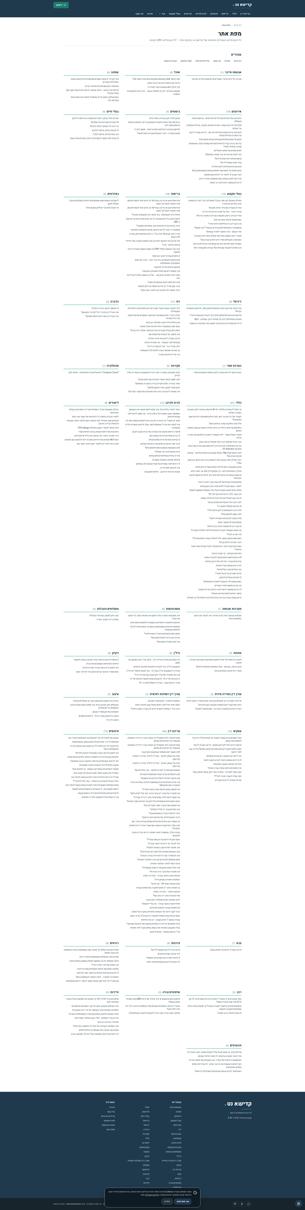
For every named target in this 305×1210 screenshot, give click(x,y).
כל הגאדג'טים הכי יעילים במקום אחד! (102, 207)
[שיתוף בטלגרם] (235, 1204)
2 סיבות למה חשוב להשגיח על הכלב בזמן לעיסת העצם (94, 138)
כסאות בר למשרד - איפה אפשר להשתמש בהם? (97, 977)
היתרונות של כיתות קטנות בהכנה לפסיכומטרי (98, 431)
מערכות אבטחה (231, 609)
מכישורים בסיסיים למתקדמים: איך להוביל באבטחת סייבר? (215, 315)
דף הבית (237, 25)
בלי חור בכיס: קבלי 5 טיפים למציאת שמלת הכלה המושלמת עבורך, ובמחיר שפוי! (215, 145)
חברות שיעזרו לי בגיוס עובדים (228, 780)
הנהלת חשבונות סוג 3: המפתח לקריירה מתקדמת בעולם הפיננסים (94, 411)
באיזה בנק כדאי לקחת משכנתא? (165, 637)
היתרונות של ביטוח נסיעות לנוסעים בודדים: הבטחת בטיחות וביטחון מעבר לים (154, 124)
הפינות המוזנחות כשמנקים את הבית (102, 663)
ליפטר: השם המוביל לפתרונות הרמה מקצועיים (220, 486)
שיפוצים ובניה (171, 992)
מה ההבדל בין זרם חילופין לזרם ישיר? (224, 223)
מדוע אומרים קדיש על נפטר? (228, 573)
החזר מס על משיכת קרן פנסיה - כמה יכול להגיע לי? (96, 781)
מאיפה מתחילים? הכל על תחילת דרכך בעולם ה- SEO (217, 319)
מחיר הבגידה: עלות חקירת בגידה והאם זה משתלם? (157, 383)
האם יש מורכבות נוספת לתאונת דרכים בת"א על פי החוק (155, 916)
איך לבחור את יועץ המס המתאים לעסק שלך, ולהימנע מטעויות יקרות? (213, 310)
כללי (234, 13)
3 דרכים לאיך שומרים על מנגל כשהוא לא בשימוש (158, 464)
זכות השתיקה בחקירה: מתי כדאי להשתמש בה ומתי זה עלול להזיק (153, 374)
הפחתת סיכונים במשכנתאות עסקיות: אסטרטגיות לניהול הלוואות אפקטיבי (155, 628)
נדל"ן (177, 653)
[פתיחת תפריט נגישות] (298, 1203)
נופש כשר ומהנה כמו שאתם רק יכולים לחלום (99, 1030)
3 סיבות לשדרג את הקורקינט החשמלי (163, 957)
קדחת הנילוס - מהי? (171, 245)
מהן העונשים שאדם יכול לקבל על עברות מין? (160, 851)
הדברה (114, 301)
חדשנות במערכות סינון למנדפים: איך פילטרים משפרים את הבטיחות (215, 476)
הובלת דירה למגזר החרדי (107, 619)
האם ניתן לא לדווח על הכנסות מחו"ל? (163, 839)
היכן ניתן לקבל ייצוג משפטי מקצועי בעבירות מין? (219, 705)
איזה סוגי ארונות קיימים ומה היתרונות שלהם (160, 443)
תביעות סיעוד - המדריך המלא (166, 891)
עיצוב (115, 694)
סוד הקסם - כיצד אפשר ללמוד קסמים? (223, 231)
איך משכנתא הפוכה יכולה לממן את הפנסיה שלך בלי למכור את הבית (154, 617)
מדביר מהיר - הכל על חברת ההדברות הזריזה (221, 211)
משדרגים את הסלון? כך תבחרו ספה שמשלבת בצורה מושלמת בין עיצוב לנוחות (91, 951)
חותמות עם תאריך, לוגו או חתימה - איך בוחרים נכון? (157, 770)
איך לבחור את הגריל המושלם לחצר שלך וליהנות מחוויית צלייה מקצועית (152, 426)
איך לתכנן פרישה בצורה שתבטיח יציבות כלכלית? (97, 753)
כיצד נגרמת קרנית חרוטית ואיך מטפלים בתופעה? (158, 226)
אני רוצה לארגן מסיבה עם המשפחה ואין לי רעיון (220, 178)
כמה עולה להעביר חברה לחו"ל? (227, 776)
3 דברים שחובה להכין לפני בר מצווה (225, 182)
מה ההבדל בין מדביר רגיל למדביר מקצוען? (100, 312)
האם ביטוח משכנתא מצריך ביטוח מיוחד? (162, 633)
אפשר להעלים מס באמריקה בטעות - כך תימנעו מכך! (95, 769)
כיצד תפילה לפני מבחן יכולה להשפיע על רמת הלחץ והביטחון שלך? (214, 461)
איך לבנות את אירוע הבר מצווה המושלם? (223, 154)
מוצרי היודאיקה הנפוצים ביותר (227, 671)
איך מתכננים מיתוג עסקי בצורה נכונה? (224, 768)
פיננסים (214, 13)
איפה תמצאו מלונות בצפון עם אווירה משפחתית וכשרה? (94, 1014)
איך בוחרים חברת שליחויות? (229, 569)
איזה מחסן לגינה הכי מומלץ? (167, 451)
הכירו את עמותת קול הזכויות (228, 565)
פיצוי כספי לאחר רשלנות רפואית (165, 863)
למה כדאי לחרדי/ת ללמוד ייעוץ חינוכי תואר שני (98, 443)
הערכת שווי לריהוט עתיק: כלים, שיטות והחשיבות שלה (217, 372)
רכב (239, 992)
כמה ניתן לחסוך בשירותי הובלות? (104, 615)
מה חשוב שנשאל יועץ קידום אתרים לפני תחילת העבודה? (216, 530)
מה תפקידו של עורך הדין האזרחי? (164, 871)
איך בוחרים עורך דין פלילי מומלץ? (165, 809)
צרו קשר (217, 61)
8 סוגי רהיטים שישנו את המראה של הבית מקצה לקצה (156, 431)
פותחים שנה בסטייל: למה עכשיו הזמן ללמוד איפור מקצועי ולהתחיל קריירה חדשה (93, 422)
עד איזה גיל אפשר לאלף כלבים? (104, 126)
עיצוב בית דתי (112, 720)
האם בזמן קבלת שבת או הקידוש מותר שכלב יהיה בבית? (155, 330)
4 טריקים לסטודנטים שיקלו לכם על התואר (222, 557)
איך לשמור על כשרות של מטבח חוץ (164, 334)
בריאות (225, 13)
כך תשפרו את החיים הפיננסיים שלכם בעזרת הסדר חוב (156, 821)
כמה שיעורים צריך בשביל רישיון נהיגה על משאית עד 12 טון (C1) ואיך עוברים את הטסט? (215, 1000)
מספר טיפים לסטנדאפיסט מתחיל (226, 593)
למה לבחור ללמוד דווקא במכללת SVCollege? (98, 427)
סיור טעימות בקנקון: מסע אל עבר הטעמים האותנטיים (95, 1006)
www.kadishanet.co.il (75, 1204)
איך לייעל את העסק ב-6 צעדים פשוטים (224, 756)
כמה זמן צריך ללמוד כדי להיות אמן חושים (222, 174)
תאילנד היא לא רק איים (108, 1022)
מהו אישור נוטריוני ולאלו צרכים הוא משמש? (160, 778)
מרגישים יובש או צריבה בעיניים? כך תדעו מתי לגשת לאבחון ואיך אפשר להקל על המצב (153, 202)
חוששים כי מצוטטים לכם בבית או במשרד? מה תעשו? (217, 227)
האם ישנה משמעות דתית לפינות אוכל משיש (160, 326)
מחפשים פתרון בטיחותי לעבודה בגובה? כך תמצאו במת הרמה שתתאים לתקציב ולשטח (214, 1007)
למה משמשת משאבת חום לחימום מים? (162, 447)
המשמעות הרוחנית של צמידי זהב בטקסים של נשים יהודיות (215, 1060)
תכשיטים (235, 1045)
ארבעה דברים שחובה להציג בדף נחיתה (224, 526)
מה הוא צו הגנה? (234, 534)
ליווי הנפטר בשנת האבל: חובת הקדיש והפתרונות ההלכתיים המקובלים (154, 310)
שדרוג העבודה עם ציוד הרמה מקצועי (225, 207)
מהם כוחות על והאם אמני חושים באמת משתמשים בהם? (216, 170)
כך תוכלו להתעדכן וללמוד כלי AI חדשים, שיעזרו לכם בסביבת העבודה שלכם (214, 411)
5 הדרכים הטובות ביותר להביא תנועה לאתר (222, 760)
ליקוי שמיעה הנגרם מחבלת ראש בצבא (163, 899)
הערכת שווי (234, 366)
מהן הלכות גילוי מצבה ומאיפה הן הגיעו (163, 322)
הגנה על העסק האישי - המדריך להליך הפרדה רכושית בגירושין (156, 757)
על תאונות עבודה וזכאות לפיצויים (165, 907)
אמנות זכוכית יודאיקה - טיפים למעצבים (162, 471)
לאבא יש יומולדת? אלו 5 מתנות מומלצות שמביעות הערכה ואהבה (215, 661)
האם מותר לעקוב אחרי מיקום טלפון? (163, 387)
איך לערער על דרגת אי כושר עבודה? (164, 843)
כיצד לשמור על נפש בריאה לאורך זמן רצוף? (160, 290)
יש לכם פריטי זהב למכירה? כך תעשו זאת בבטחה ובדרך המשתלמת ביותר (94, 747)
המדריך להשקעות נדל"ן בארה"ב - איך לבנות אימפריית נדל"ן (153, 671)
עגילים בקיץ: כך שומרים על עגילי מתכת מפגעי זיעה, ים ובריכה (214, 1052)
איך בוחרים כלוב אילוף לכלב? (106, 134)
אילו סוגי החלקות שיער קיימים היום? (225, 423)
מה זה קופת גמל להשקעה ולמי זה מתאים (100, 797)
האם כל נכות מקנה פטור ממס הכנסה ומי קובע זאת (96, 773)
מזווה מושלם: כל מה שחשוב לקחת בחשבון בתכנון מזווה (94, 961)
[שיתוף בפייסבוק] (242, 1204)
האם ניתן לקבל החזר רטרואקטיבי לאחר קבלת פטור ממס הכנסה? (216, 548)
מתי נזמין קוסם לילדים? (230, 162)
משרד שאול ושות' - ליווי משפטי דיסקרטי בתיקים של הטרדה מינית (214, 436)
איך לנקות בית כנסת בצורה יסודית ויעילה (100, 667)
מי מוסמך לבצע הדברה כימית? (105, 308)
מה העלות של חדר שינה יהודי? (105, 965)
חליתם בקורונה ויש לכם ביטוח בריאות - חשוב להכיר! (157, 129)
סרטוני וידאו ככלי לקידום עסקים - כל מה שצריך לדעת (217, 745)
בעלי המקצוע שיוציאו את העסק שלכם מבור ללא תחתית (155, 927)
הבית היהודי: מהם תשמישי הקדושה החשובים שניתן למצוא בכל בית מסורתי (154, 317)
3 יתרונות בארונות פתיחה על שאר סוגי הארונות (98, 973)
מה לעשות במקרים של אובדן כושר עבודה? (161, 789)
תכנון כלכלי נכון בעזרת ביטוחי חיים (164, 118)
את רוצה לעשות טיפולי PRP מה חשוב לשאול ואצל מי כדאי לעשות (154, 250)
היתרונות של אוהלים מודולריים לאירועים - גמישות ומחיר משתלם (216, 120)
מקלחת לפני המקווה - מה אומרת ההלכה (162, 342)
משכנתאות (173, 609)
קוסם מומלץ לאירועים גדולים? (228, 158)
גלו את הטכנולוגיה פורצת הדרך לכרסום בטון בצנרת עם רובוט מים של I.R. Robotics (214, 447)
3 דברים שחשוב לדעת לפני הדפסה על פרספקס (220, 589)
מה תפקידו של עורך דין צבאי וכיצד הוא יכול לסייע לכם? (155, 793)
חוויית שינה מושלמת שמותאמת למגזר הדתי (99, 956)
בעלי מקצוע (174, 13)
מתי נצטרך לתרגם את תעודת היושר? (225, 518)
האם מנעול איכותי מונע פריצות (227, 219)
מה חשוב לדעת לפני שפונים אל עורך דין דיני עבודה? (156, 797)
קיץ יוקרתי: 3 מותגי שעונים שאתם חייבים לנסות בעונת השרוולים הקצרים (95, 80)
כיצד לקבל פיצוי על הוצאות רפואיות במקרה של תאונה (155, 911)
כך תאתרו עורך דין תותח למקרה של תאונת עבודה (158, 887)
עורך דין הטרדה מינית (228, 694)
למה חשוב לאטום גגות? (231, 514)
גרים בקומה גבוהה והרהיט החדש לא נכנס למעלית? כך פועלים (214, 597)
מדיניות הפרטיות (152, 1194)
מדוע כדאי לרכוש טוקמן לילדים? (165, 950)
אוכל (177, 72)
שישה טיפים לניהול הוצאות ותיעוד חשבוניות (99, 765)
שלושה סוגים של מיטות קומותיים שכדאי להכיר (98, 969)
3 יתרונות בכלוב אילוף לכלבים (105, 130)
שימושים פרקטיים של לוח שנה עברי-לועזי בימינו (219, 482)
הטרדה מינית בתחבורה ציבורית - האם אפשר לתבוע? (218, 708)
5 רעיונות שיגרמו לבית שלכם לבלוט (164, 439)
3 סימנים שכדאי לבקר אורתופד (166, 256)
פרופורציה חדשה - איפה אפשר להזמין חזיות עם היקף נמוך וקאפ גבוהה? (92, 91)
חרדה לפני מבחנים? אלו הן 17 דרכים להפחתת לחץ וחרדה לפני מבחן (154, 235)
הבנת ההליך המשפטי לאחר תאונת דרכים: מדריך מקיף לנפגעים (156, 834)
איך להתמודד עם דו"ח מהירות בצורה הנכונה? (160, 855)
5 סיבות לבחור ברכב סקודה (229, 1013)
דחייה (167, 1201)
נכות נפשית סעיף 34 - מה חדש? (165, 883)
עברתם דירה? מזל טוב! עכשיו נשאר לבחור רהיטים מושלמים (92, 981)
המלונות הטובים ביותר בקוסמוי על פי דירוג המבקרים (95, 1010)
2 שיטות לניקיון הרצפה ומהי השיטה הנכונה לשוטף (96, 659)
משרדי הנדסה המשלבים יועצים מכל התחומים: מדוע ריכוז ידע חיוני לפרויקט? (152, 1007)
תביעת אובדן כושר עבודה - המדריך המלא (161, 875)
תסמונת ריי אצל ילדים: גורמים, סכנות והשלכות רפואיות (155, 229)
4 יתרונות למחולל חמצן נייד (229, 506)
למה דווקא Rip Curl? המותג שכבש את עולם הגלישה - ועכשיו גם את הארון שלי (214, 454)
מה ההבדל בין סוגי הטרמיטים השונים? (102, 316)
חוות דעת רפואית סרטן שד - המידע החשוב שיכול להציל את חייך (153, 276)
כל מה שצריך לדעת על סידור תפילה (164, 338)
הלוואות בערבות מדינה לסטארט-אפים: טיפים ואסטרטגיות (93, 757)
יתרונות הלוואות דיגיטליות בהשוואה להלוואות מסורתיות (155, 622)
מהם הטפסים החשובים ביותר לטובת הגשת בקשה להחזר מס (92, 785)
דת (178, 301)
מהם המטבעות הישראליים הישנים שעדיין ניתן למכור (218, 467)
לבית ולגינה (201, 13)
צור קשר (139, 13)
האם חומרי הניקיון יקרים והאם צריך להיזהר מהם (97, 671)
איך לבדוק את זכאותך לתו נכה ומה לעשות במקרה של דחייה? (153, 241)
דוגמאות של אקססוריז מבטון (106, 712)
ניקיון (115, 653)
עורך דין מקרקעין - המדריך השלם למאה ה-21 (159, 682)
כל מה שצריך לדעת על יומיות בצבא (225, 950)
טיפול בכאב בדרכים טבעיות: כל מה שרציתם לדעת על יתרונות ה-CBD (153, 220)
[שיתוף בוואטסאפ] (249, 1204)
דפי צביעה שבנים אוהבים (169, 953)
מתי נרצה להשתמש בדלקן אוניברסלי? (224, 510)
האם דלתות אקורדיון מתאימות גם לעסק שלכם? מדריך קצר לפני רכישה (215, 750)
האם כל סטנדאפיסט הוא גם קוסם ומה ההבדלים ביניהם (217, 243)
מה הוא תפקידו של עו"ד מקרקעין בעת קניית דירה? (157, 674)
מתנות (237, 653)
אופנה (115, 72)
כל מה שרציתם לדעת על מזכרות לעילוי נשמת (221, 498)
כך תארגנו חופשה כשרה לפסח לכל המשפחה (160, 350)
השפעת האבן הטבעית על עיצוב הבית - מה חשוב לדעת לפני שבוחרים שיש (154, 415)
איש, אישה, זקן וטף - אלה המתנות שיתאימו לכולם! (218, 666)
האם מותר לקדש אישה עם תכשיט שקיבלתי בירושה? (217, 1071)
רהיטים (114, 943)
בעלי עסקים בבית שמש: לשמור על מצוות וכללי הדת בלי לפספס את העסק (216, 739)
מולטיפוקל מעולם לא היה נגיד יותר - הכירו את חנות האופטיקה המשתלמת (157, 261)
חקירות (175, 366)
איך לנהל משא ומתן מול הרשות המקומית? (161, 867)
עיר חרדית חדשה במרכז (169, 354)
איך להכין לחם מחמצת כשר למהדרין (164, 87)
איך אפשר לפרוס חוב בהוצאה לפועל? (163, 847)
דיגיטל (237, 301)
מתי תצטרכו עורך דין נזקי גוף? (166, 895)
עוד (163, 13)
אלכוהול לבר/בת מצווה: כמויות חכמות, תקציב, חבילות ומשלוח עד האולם (214, 127)
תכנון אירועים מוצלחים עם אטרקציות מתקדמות (220, 139)
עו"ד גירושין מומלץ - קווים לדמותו (165, 932)
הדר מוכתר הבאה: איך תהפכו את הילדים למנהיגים (96, 435)
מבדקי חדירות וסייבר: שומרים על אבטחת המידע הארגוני (216, 79)
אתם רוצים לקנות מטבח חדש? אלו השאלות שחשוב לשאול (215, 490)
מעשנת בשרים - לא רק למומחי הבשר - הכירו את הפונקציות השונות (153, 92)
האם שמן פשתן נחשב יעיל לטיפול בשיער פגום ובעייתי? (216, 538)
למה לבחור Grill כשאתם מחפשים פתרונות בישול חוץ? (156, 79)
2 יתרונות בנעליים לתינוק (230, 577)
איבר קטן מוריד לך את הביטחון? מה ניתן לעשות (159, 286)
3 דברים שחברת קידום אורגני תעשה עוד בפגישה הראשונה (215, 323)
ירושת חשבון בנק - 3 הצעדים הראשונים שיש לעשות (95, 789)
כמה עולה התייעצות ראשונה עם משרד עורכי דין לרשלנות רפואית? (154, 827)
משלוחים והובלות (108, 609)
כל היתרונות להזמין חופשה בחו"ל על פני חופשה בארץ (95, 1034)
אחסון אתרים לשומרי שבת (229, 522)
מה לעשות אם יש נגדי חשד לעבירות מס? (162, 805)
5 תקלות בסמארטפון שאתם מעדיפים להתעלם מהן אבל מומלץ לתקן (94, 202)
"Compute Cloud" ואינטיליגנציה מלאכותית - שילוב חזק (93, 372)
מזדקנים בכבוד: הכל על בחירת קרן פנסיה (223, 561)
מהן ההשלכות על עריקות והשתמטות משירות (160, 774)
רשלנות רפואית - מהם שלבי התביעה (164, 701)
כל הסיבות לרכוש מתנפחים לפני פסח (163, 962)
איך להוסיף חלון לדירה (170, 467)
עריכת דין (245, 13)
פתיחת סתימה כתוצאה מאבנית (166, 460)
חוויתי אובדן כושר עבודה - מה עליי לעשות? (161, 903)
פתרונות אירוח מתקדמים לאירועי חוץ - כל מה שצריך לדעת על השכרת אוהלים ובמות (215, 134)
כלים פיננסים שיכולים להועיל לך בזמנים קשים (98, 793)
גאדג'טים (113, 194)
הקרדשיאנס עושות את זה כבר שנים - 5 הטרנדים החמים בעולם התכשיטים (216, 1065)
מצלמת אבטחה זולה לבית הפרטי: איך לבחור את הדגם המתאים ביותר (217, 617)
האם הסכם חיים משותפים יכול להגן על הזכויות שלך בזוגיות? (153, 801)
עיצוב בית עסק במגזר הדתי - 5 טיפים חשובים (99, 716)
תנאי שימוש (186, 61)
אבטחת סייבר (233, 72)
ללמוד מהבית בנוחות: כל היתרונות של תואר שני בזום (95, 416)
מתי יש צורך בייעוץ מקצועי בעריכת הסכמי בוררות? (218, 215)
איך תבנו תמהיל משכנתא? (168, 641)
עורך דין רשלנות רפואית (165, 694)
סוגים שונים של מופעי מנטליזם (227, 150)
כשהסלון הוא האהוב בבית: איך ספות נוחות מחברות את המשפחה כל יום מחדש (94, 706)
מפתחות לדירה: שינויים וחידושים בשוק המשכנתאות (95, 742)
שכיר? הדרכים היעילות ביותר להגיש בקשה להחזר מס (95, 777)
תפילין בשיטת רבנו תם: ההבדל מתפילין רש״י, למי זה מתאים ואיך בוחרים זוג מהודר (215, 202)
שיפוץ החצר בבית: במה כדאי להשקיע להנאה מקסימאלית (154, 1013)
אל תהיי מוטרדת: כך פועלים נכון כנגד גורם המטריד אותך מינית (213, 701)
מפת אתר (110, 1129)
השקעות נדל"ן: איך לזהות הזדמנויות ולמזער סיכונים (157, 666)
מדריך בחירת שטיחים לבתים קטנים (164, 455)
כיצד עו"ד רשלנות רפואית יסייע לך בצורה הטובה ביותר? (155, 708)
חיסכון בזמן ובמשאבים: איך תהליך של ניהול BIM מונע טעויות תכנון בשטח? (153, 1000)
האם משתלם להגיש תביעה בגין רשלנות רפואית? (158, 859)
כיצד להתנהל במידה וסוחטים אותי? (164, 813)
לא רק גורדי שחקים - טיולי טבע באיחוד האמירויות (97, 1018)
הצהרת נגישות (170, 61)
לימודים (114, 403)
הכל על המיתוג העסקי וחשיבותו (227, 764)
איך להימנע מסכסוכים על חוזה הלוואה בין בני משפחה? (94, 761)
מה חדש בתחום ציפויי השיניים (228, 585)
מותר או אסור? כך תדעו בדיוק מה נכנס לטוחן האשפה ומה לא (153, 420)
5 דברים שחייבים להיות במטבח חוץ (164, 435)
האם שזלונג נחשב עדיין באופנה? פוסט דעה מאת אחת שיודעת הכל (95, 98)
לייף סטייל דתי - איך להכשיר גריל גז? (163, 346)
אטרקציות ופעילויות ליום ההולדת (226, 166)
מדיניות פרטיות (202, 61)
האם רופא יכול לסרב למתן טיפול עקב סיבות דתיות (157, 705)
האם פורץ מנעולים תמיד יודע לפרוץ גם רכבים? (220, 239)
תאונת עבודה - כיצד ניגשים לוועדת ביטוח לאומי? (158, 133)
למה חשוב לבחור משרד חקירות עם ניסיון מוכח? (159, 379)
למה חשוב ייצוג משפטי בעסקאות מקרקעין (161, 752)
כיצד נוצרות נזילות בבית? (230, 542)
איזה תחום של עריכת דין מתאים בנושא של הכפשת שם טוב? (153, 923)
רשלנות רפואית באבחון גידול (167, 879)
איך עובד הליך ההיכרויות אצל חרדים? (224, 494)
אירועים (188, 13)
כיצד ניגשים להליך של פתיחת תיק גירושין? (161, 817)
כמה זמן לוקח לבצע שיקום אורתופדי (163, 282)
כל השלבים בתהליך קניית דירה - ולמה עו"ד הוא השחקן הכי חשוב (154, 661)
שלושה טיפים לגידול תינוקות (167, 267)
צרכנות (175, 943)
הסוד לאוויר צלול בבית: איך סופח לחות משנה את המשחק (154, 409)
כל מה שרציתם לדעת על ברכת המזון (164, 83)
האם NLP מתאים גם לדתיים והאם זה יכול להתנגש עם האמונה (91, 439)
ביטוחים (175, 111)
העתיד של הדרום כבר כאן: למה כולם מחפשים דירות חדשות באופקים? (215, 418)
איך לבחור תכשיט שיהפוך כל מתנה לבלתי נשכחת (219, 1056)
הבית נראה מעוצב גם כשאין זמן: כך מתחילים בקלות (96, 701)
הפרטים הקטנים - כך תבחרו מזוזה (226, 553)
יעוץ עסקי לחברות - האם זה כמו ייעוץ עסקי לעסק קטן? (217, 772)
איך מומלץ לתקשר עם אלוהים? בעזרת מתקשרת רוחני (217, 247)
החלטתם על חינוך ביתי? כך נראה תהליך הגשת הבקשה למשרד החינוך (214, 429)
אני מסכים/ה (183, 1201)
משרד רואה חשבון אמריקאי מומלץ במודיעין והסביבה (217, 236)
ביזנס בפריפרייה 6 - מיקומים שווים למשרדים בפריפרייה (155, 678)
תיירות (114, 992)
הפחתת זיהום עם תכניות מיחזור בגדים (102, 86)
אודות (150, 13)
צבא (238, 943)
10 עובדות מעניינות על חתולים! (105, 122)
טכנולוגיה (113, 366)
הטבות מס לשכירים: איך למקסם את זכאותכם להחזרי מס (93, 738)
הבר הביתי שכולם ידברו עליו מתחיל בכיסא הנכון (220, 442)
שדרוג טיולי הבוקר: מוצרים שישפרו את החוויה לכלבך (95, 118)
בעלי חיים (113, 111)
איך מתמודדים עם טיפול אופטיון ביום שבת (161, 271)
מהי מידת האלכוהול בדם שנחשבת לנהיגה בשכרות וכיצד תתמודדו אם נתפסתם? (155, 784)
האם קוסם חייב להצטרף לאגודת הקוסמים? (222, 581)
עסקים (237, 731)
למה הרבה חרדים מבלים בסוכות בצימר (224, 502)
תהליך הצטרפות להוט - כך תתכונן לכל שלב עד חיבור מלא (216, 471)
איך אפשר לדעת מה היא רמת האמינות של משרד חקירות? (154, 391)
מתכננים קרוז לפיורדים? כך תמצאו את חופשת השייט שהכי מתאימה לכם (92, 1000)
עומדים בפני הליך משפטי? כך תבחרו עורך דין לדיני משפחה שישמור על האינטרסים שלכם (153, 739)
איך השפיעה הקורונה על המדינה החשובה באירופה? (96, 1026)
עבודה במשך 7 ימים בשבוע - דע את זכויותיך (160, 919)
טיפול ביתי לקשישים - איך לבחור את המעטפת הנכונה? (156, 214)
